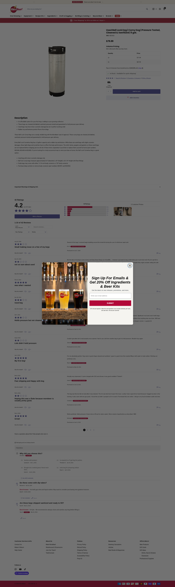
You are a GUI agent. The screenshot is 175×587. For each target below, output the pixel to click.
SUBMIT (110, 303)
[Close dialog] (130, 265)
